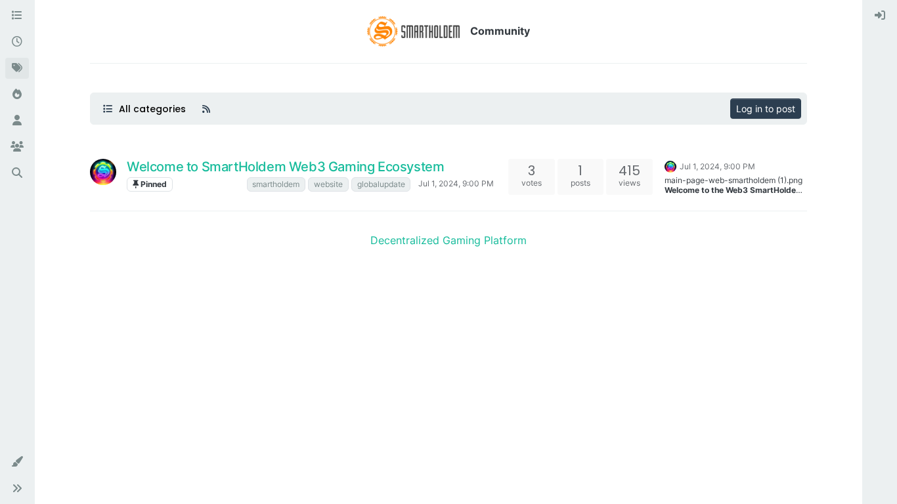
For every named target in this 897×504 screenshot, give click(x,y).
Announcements (210, 184)
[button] (17, 462)
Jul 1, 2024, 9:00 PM (456, 183)
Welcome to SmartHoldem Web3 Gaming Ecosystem (285, 167)
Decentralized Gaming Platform (448, 240)
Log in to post (765, 108)
